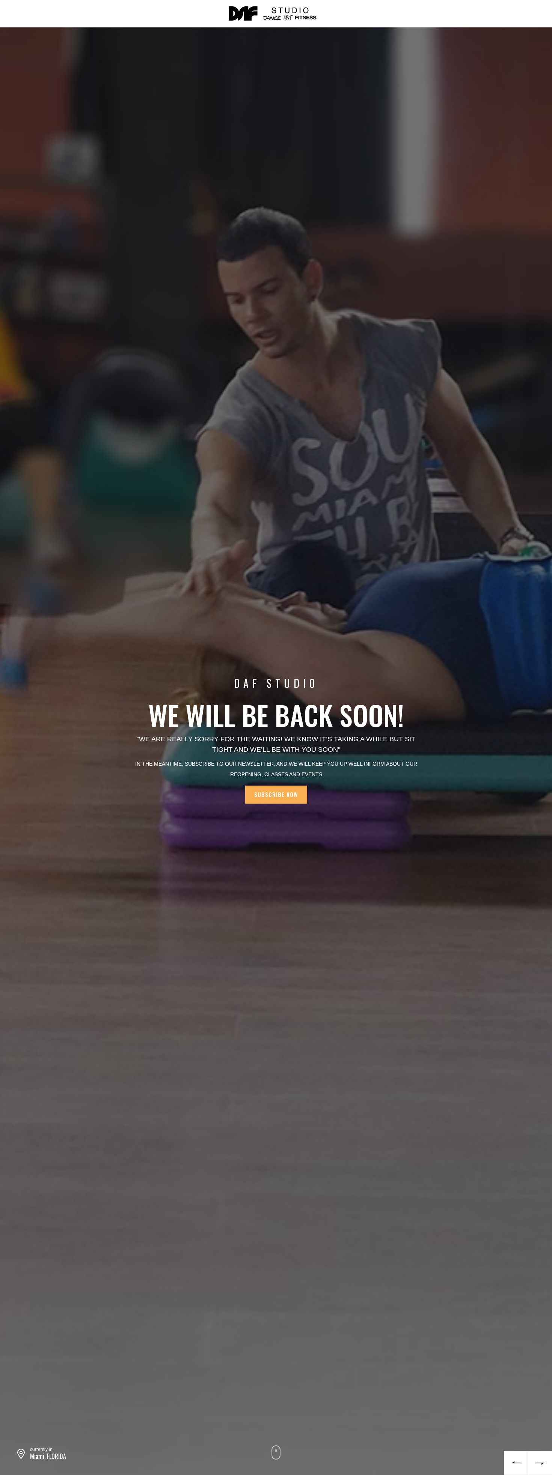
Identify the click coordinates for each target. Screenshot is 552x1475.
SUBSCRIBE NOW (276, 794)
